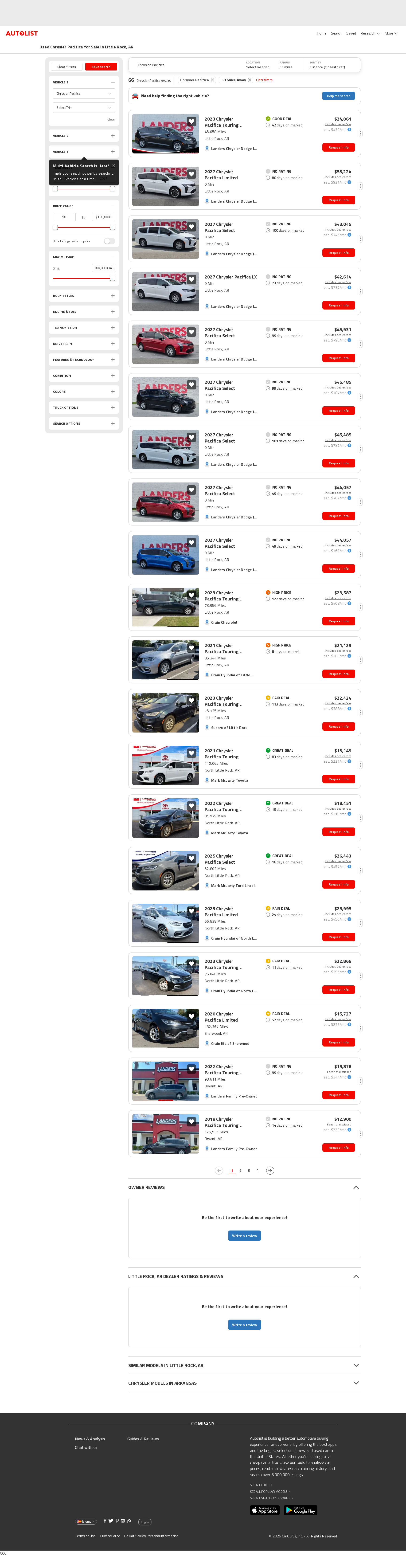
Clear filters (264, 79)
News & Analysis (90, 1439)
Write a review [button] (244, 1236)
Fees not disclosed (339, 1072)
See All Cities (261, 1484)
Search (336, 33)
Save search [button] (101, 66)
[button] (84, 93)
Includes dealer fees (338, 124)
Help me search (338, 95)
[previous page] (219, 1171)
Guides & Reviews (143, 1439)
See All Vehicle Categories (271, 1498)
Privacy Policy (110, 1536)
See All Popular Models (270, 1491)
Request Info (339, 147)
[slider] (55, 188)
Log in (145, 1522)
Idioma (86, 1521)
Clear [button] (111, 119)
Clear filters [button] (66, 66)
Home (321, 33)
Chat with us (86, 1447)
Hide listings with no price (71, 241)
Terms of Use (85, 1536)
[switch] (107, 241)
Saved (351, 33)
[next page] (270, 1171)
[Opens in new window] (265, 1510)
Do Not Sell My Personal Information (151, 1536)
